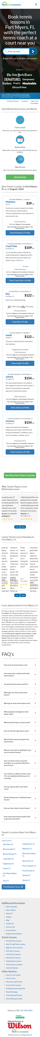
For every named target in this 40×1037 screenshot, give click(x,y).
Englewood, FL (8, 864)
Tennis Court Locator (13, 975)
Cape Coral (34, 101)
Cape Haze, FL (8, 859)
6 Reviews (25, 266)
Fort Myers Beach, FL (10, 874)
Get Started (20, 177)
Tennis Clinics (11, 978)
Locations (25, 101)
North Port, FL (27, 861)
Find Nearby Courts (12, 887)
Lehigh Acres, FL (28, 844)
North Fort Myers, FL (29, 854)
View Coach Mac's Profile (20, 280)
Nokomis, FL (27, 849)
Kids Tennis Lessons (13, 951)
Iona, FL (6, 881)
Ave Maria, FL (8, 844)
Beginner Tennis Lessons (14, 948)
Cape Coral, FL (7, 841)
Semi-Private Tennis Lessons (15, 944)
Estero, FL (7, 868)
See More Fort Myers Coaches (20, 475)
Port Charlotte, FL (29, 866)
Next (23, 527)
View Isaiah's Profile (20, 363)
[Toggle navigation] (36, 4)
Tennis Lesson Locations (14, 964)
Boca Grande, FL (9, 849)
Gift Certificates (11, 907)
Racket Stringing (11, 992)
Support (9, 917)
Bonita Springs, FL (10, 854)
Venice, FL (26, 880)
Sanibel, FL (26, 875)
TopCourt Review (12, 968)
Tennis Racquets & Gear (14, 999)
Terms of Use (10, 927)
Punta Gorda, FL (28, 871)
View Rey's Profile (20, 322)
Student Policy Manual (14, 934)
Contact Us (10, 923)
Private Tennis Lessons (14, 941)
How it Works (11, 910)
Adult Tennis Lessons (13, 958)
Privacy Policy (11, 930)
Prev (17, 527)
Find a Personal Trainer (14, 995)
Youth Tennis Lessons (13, 954)
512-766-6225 (26, 1010)
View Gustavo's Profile (20, 452)
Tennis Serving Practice (14, 982)
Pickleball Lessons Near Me (15, 988)
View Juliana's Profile (20, 407)
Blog (7, 920)
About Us (9, 913)
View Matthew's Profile (20, 233)
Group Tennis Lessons (13, 985)
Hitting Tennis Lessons (13, 961)
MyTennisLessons (13, 101)
